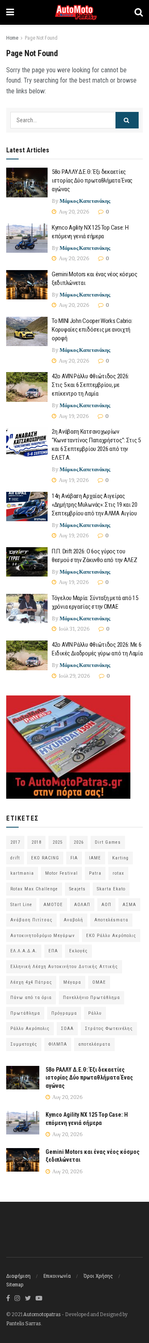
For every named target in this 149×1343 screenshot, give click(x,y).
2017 (15, 842)
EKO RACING (45, 858)
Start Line (21, 904)
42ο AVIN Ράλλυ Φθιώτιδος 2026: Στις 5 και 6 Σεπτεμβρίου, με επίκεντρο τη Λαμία (90, 385)
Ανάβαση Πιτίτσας (31, 920)
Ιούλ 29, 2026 (74, 676)
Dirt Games (108, 842)
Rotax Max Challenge (34, 889)
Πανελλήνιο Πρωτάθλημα (91, 997)
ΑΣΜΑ (129, 904)
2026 (79, 842)
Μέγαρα (72, 982)
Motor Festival (61, 873)
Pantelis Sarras (23, 1323)
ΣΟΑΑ (67, 1028)
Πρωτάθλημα (25, 1013)
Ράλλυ (95, 1013)
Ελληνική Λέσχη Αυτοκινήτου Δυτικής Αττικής (64, 966)
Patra (95, 873)
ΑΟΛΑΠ (82, 904)
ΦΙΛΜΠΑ (57, 1044)
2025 (57, 842)
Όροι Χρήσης (98, 1276)
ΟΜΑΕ (99, 982)
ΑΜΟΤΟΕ (53, 904)
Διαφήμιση (18, 1276)
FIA (74, 858)
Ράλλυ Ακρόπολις (30, 1028)
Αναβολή (73, 920)
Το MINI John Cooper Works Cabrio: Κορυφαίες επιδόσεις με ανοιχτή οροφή (92, 329)
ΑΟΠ (106, 904)
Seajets (77, 889)
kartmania (22, 873)
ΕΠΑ (53, 951)
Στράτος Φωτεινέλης (109, 1028)
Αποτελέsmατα (111, 920)
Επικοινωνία (57, 1276)
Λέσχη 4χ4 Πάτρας (31, 982)
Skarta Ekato (111, 889)
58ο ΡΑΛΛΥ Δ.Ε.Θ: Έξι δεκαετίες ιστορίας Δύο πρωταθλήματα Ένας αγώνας (92, 180)
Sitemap (15, 1284)
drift (15, 858)
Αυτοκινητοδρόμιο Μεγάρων (42, 935)
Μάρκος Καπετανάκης (85, 201)
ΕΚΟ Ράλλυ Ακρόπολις (111, 935)
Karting (120, 858)
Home (12, 38)
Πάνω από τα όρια (31, 997)
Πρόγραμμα (64, 1013)
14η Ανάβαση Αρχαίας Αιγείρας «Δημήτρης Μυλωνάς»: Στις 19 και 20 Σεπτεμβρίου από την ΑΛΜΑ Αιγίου (94, 504)
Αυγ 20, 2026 (73, 212)
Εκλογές (78, 951)
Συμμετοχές (23, 1044)
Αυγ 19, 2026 (73, 416)
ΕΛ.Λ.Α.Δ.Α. (23, 951)
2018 (36, 842)
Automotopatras (42, 1314)
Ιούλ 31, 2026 (74, 629)
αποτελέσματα (94, 1044)
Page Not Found (41, 38)
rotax (118, 873)
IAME (95, 858)
